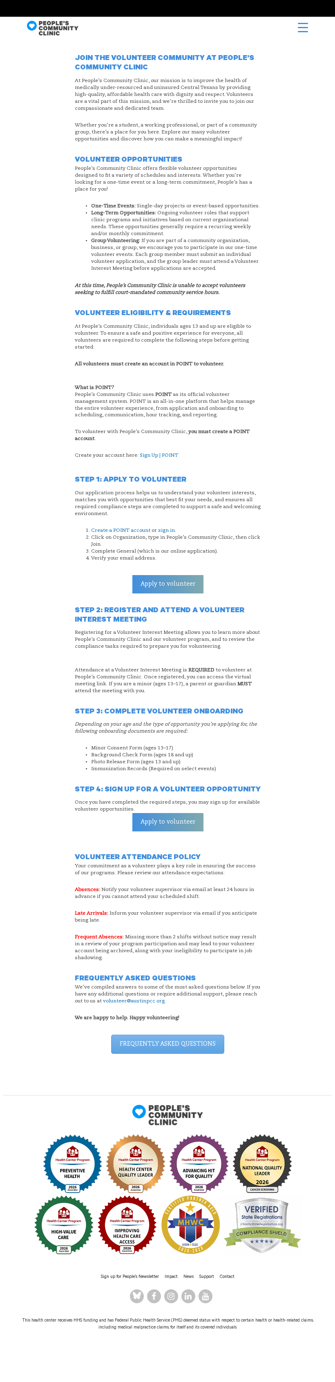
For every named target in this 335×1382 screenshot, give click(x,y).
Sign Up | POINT (159, 455)
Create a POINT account (120, 530)
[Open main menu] (303, 27)
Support (206, 1277)
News (188, 1277)
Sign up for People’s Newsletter (130, 1277)
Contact (227, 1277)
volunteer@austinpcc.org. (134, 1001)
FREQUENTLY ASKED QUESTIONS (168, 1044)
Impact (171, 1277)
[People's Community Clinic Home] (52, 28)
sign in (166, 530)
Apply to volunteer (168, 584)
